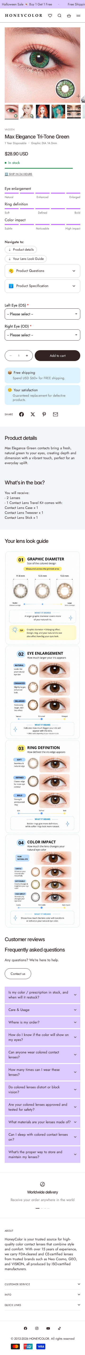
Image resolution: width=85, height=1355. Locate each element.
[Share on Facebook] (21, 414)
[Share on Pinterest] (44, 414)
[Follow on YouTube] (48, 1328)
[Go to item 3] (43, 111)
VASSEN (10, 129)
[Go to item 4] (58, 111)
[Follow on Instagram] (37, 1328)
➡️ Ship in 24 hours (18, 174)
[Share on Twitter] (33, 414)
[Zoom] (78, 96)
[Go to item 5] (74, 111)
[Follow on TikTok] (59, 1328)
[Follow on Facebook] (25, 1328)
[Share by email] (55, 414)
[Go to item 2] (27, 111)
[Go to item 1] (11, 111)
